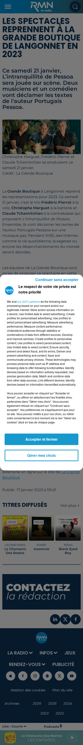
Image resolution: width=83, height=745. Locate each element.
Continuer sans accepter (56, 279)
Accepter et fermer (41, 439)
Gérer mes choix (41, 455)
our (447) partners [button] (28, 301)
